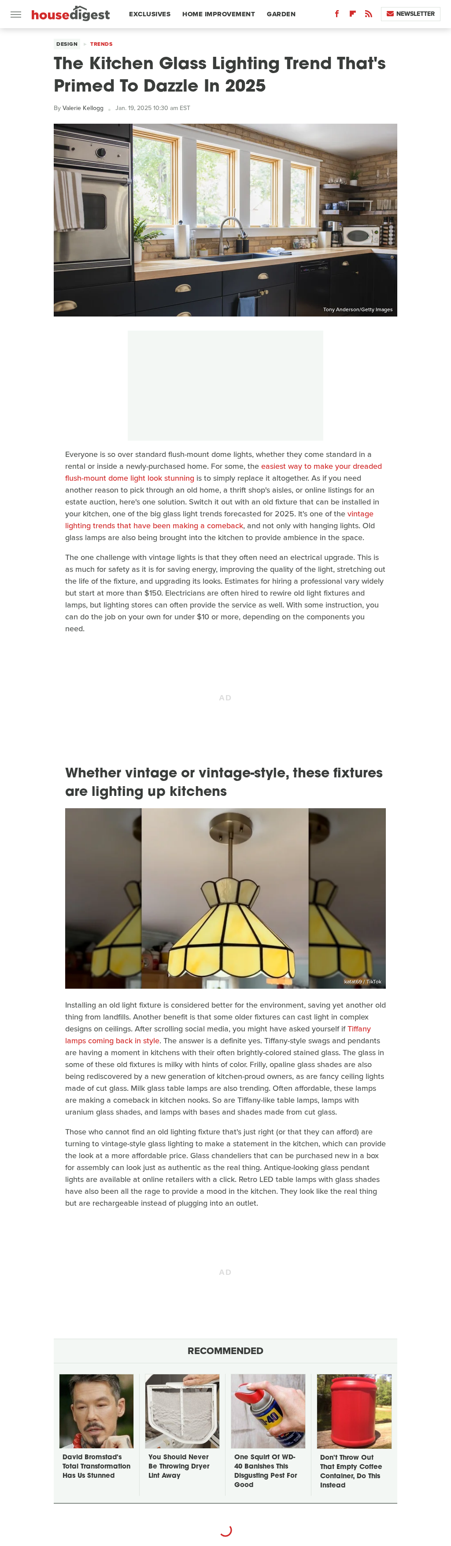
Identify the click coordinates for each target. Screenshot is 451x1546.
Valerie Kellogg (83, 108)
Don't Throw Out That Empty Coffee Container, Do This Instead (351, 1472)
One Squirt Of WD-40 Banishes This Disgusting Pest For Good (265, 1471)
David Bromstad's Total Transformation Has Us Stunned (96, 1467)
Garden (281, 14)
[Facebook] (336, 15)
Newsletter (415, 13)
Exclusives (149, 14)
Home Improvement (218, 14)
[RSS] (368, 15)
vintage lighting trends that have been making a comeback (219, 519)
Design (67, 44)
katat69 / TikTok (362, 981)
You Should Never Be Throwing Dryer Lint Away (178, 1467)
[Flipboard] (352, 15)
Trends (101, 44)
